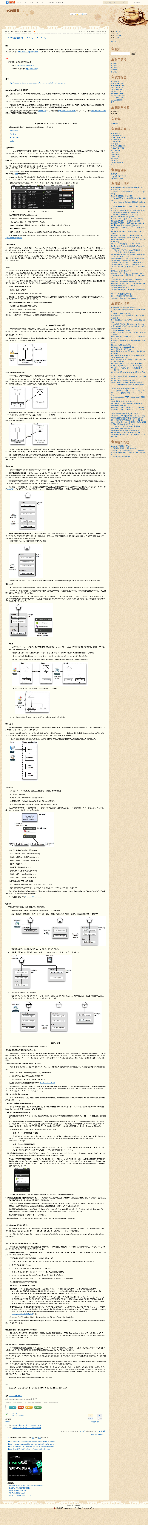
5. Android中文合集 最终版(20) (120, 456)
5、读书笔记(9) (116, 142)
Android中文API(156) (117, 148)
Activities (13, 134)
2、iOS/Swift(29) (116, 135)
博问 (37, 2)
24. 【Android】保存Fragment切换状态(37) (124, 389)
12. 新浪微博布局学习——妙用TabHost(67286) (125, 221)
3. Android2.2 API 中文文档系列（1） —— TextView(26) (128, 450)
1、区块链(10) (115, 133)
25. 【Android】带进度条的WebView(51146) (125, 260)
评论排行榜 (122, 303)
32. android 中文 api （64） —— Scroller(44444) (126, 279)
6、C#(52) (114, 144)
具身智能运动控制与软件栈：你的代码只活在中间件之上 (26, 1485)
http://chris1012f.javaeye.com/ (28, 52)
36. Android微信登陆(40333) (120, 288)
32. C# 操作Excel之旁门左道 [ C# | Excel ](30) (125, 414)
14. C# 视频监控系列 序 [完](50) (121, 349)
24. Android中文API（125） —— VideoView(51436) (127, 258)
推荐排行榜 (122, 442)
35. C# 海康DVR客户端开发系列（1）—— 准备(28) (127, 420)
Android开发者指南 (15, 1396)
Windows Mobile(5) (117, 162)
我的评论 (114, 65)
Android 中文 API (117, 83)
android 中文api (117, 98)
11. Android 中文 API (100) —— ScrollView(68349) (127, 219)
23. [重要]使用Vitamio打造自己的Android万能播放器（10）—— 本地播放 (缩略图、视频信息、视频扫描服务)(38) (128, 385)
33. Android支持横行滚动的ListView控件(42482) (126, 281)
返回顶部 (100, 1434)
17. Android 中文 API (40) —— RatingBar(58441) (126, 235)
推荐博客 (118, 35)
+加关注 (7, 1421)
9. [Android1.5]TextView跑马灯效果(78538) (124, 215)
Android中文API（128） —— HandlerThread (26, 1428)
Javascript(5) (115, 154)
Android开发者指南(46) (118, 146)
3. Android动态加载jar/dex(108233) (122, 196)
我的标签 (114, 72)
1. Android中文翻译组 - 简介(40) (121, 446)
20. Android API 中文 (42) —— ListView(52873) (125, 244)
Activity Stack (14, 137)
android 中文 (116, 89)
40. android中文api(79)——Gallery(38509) (124, 298)
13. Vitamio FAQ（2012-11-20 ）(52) (122, 347)
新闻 (31, 2)
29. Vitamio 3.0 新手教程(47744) (121, 271)
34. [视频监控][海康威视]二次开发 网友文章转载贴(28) (127, 418)
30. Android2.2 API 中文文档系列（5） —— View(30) (127, 407)
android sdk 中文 (117, 87)
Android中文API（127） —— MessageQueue (26, 1425)
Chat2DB (59, 2)
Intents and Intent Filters (33, 897)
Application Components (13, 238)
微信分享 (38, 1407)
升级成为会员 (95, 1422)
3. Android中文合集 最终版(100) (121, 314)
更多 (112, 102)
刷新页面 (94, 1434)
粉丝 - (15, 1415)
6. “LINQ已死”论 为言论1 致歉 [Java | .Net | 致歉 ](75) (127, 324)
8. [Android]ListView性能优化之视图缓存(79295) (126, 213)
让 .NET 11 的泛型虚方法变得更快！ (20, 1488)
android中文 (116, 92)
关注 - (21, 1415)
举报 (104, 1431)
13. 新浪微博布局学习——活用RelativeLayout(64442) (128, 223)
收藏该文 (29, 1407)
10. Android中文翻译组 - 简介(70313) (122, 217)
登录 (33, 1438)
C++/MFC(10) (115, 150)
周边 (25, 2)
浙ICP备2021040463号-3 (86, 1508)
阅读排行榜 (122, 183)
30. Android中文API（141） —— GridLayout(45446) (127, 273)
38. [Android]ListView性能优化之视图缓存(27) (125, 430)
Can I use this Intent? (47, 1083)
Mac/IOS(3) (114, 158)
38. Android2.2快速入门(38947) (121, 294)
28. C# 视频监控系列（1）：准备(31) (122, 401)
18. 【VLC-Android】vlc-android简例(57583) (125, 238)
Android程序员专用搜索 (118, 176)
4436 (117, 37)
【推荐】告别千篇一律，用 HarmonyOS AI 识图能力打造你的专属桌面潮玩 (31, 1447)
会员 (19, 2)
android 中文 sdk (117, 94)
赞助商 (51, 2)
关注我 (21, 1407)
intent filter (10, 489)
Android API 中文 (117, 85)
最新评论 (114, 70)
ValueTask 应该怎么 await (17, 1493)
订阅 (29, 32)
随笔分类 (120, 129)
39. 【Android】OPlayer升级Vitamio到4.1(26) (125, 432)
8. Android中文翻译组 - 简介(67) (121, 330)
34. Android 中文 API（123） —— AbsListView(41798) (128, 283)
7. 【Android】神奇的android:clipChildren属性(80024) (128, 210)
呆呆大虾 (114, 174)
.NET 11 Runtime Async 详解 (17, 1490)
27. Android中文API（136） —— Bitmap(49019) (126, 265)
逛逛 (39, 1438)
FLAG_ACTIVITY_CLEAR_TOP (22, 1314)
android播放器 (116, 100)
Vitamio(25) (114, 160)
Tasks (12, 141)
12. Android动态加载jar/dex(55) (121, 345)
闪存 (44, 2)
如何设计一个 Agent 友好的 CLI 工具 (20, 1495)
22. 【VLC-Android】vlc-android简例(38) (124, 380)
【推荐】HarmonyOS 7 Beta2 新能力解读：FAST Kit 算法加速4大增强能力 (31, 1444)
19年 (117, 33)
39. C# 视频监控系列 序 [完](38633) (122, 296)
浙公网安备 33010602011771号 (66, 1508)
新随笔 (17, 32)
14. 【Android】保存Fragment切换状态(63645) (125, 225)
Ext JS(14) (114, 152)
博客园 (7, 32)
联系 (21, 32)
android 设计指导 (31, 1399)
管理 (25, 32)
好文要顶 (12, 1407)
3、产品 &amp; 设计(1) (118, 137)
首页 (11, 32)
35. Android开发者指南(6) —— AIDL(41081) (125, 285)
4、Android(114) (116, 140)
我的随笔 (114, 63)
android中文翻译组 (118, 96)
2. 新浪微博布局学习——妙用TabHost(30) (124, 448)
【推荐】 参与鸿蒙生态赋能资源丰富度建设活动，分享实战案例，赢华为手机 (31, 1442)
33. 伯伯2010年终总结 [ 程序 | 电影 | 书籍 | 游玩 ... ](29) (128, 416)
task (16, 174)
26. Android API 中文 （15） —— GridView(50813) (127, 263)
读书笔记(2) (114, 123)
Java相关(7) (115, 156)
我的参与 (114, 68)
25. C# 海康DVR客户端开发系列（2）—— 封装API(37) (128, 391)
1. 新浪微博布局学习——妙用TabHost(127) (124, 307)
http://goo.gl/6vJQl (32, 69)
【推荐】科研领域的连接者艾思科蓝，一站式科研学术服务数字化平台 (29, 1449)
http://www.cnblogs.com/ (25, 65)
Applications (14, 130)
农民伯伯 (12, 10)
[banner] (9, 2)
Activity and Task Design (17, 1399)
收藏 (100, 1431)
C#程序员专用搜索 (117, 178)
